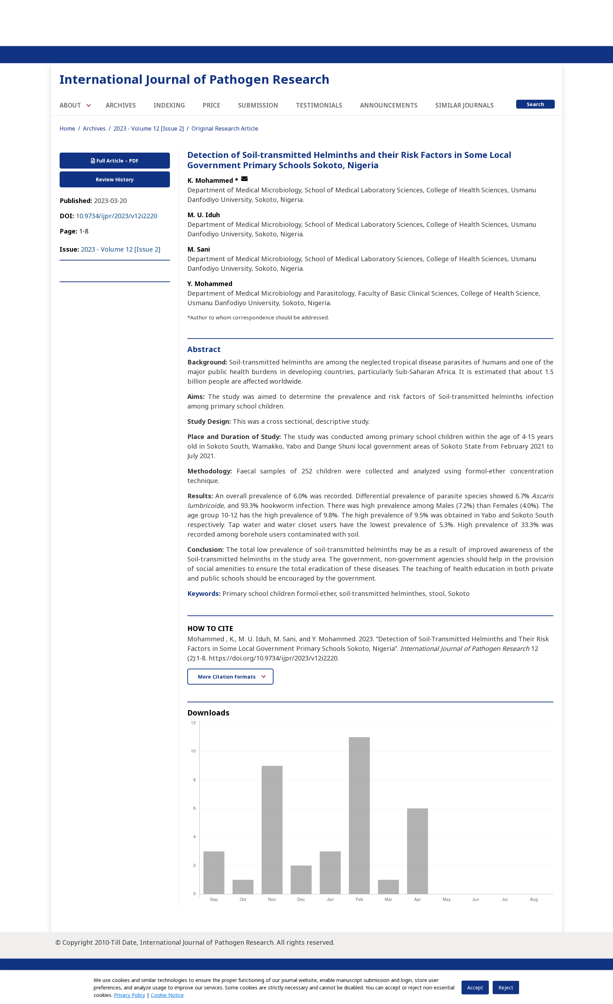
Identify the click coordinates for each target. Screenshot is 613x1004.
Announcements (389, 105)
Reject (505, 987)
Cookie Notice (167, 995)
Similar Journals (464, 105)
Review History (115, 179)
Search (535, 104)
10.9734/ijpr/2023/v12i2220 (116, 216)
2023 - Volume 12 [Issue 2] (149, 128)
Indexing (169, 105)
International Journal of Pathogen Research (195, 79)
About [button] (71, 105)
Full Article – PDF (116, 160)
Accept (475, 987)
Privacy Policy (129, 995)
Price (211, 105)
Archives (121, 105)
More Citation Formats (227, 676)
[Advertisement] (306, 21)
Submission (258, 105)
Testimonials (319, 105)
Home (67, 128)
